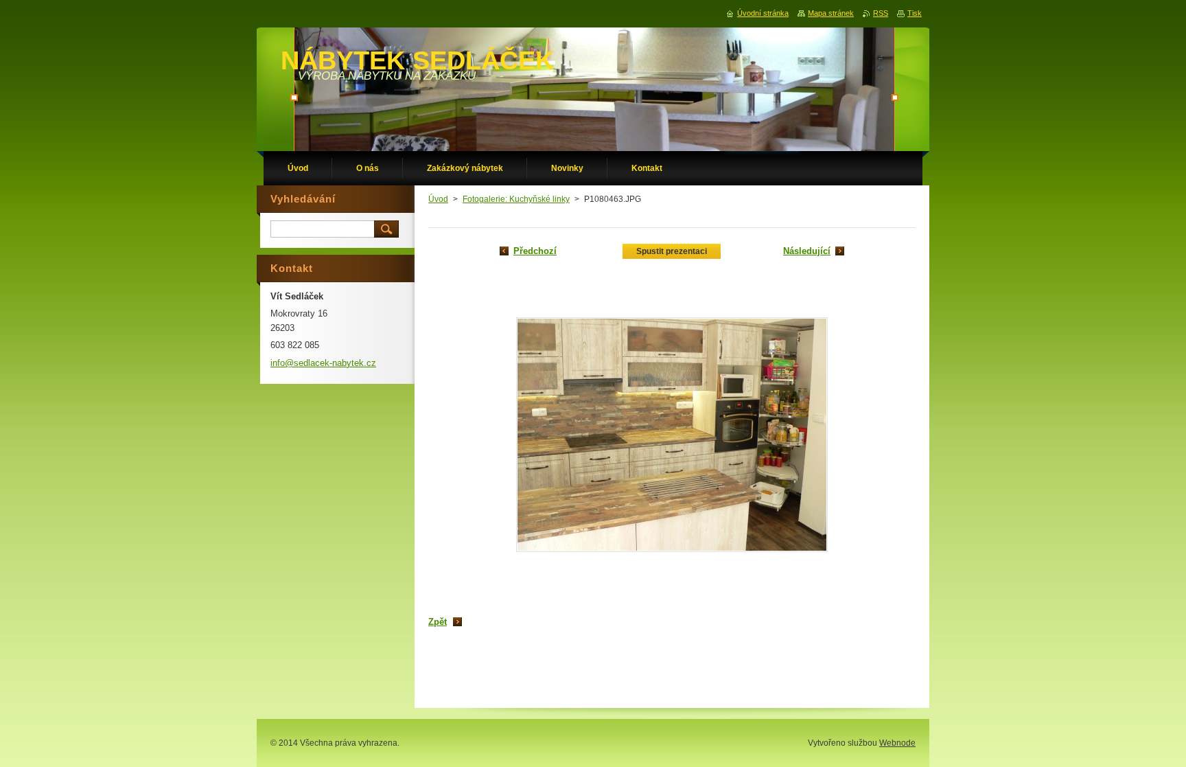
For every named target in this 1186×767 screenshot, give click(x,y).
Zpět (437, 622)
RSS (880, 13)
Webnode (897, 743)
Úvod (438, 199)
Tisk (914, 13)
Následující (806, 251)
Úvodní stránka (763, 13)
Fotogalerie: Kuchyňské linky (516, 199)
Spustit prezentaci (671, 251)
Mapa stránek (831, 13)
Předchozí (535, 251)
